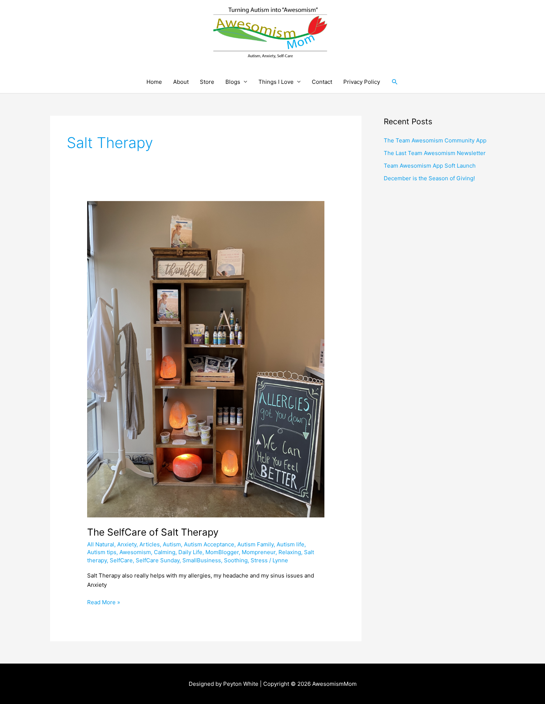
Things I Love (276, 81)
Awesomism (135, 552)
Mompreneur (258, 552)
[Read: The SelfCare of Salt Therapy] (205, 358)
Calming (164, 552)
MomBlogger (222, 552)
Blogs (232, 81)
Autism (172, 544)
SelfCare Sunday (157, 560)
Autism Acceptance (209, 544)
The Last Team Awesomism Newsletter (435, 153)
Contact (322, 81)
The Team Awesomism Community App (435, 140)
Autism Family (255, 544)
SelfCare (121, 560)
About (181, 81)
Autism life (290, 544)
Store (207, 81)
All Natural (100, 544)
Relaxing (289, 552)
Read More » (103, 602)
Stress (259, 560)
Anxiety (126, 544)
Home (154, 81)
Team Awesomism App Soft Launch (430, 165)
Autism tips (101, 552)
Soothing (236, 560)
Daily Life (190, 552)
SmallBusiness (201, 560)
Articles (149, 544)
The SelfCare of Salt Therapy (152, 532)
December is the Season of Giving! (429, 178)
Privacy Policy (361, 81)
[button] (395, 81)
